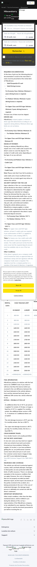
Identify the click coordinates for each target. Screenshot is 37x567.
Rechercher (17, 51)
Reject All (18, 285)
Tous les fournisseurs (13, 7)
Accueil (4, 7)
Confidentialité (18, 558)
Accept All (18, 290)
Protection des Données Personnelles (19, 565)
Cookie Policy (17, 280)
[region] (18, 283)
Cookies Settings (18, 295)
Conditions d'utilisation (19, 562)
